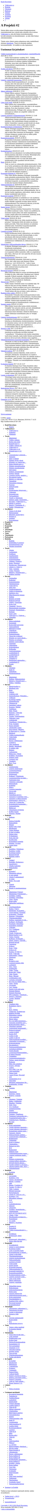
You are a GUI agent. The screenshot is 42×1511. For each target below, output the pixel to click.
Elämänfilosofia (14, 701)
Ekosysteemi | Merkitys (16, 729)
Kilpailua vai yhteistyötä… (17, 462)
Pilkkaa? (11, 1443)
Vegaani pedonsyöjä (15, 1293)
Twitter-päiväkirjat (7, 69)
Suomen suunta (6, 304)
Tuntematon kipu (14, 780)
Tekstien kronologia (15, 546)
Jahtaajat (11, 1206)
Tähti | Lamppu (14, 1189)
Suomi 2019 (13, 1034)
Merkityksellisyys (14, 686)
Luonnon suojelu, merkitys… (18, 475)
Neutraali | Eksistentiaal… (17, 610)
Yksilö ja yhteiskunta (16, 498)
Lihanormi (12, 1208)
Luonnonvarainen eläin (16, 963)
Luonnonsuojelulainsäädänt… (18, 1052)
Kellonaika (12, 649)
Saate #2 (11, 670)
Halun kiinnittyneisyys (16, 464)
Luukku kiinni (13, 1426)
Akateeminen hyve (15, 1079)
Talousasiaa (12, 1469)
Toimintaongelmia (15, 1109)
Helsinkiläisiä (13, 1112)
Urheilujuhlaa (13, 1411)
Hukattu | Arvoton (15, 843)
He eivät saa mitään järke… (18, 981)
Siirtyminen (12, 470)
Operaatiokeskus (14, 1415)
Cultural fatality (14, 1374)
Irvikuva (11, 946)
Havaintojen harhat (15, 477)
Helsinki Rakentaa (15, 993)
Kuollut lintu (13, 840)
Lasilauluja (12, 965)
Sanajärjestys (13, 864)
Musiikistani (13, 828)
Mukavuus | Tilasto (15, 754)
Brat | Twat (12, 763)
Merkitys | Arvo (14, 714)
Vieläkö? (12, 860)
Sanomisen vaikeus (15, 705)
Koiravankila (13, 1320)
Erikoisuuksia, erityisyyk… (18, 800)
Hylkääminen (13, 836)
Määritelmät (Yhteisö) (16, 892)
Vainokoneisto (13, 1211)
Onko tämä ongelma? (16, 1476)
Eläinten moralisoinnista (16, 468)
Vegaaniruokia (9, 1498)
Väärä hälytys (13, 586)
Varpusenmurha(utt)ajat (16, 1484)
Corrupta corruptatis (15, 980)
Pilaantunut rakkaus (15, 873)
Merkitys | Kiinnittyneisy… (18, 572)
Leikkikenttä (13, 720)
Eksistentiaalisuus (14, 673)
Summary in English (11, 1487)
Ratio (2, 162)
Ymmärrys (12, 742)
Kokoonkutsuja (14, 647)
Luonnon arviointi (6, 231)
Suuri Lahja (13, 614)
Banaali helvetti (14, 854)
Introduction (13, 1363)
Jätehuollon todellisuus (16, 903)
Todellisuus (12, 709)
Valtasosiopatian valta (16, 1418)
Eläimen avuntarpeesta (16, 1159)
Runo (11, 690)
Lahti (10, 1157)
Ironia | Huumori (14, 563)
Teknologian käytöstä (16, 1310)
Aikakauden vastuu (15, 727)
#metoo (11, 1417)
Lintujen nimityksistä (15, 769)
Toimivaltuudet (14, 1051)
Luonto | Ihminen (14, 998)
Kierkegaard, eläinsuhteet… (18, 1239)
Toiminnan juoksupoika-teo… (18, 1116)
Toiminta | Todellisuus (16, 1114)
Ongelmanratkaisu (15, 907)
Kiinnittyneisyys (14, 444)
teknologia (10, 43)
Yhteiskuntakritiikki (15, 918)
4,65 (10, 1077)
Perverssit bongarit (7, 270)
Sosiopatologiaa (14, 806)
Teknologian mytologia (16, 810)
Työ (10, 1008)
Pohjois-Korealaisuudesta (17, 1342)
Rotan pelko (13, 901)
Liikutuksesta (13, 1452)
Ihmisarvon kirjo (14, 1146)
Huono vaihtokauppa (16, 741)
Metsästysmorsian (14, 1191)
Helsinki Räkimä (14, 991)
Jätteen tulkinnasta (7, 91)
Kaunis (11, 664)
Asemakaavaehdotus (15, 1049)
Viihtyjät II (12, 1431)
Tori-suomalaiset (14, 1346)
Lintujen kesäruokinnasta (9, 317)
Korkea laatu (13, 1340)
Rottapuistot (13, 1150)
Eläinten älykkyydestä (16, 460)
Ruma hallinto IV (14, 1456)
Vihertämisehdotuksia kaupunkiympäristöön (15, 340)
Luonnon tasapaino (15, 789)
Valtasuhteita (13, 645)
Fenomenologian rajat (16, 544)
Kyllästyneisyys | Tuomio (17, 731)
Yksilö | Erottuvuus (15, 933)
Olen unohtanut (14, 744)
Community (13, 1370)
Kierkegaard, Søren (15, 1236)
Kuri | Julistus (13, 1010)
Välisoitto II (13, 931)
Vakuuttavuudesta (6, 351)
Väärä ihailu (13, 737)
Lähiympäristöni (14, 1071)
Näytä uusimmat (6, 414)
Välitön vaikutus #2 (15, 445)
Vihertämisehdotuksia (16, 1256)
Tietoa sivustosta (14, 1389)
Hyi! (10, 1148)
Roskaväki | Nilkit (15, 972)
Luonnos (12, 1430)
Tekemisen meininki (15, 1026)
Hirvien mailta (13, 1448)
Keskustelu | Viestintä (16, 914)
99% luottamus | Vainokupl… (18, 995)
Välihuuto (12, 698)
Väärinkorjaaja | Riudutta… (18, 1120)
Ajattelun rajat (13, 694)
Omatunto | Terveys (15, 606)
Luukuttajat (12, 1400)
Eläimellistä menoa (15, 1286)
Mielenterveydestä (15, 628)
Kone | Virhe (13, 948)
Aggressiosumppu (15, 651)
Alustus (11, 550)
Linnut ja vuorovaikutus (16, 1247)
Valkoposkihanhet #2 (7, 185)
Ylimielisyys (13, 658)
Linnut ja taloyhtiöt (15, 1254)
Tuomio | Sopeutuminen (16, 716)
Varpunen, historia (15, 1133)
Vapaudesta (12, 481)
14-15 (11, 1202)
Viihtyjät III (12, 1407)
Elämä (11, 1000)
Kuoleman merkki (15, 699)
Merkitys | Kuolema (15, 1222)
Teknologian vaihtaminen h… (18, 1308)
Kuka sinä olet (13, 838)
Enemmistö (12, 623)
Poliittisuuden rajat (15, 1338)
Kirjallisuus (12, 1234)
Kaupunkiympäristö (7, 196)
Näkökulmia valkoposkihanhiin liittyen (13, 244)
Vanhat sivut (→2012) (12, 1496)
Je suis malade (13, 875)
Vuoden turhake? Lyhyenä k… (19, 1165)
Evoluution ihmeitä (7, 364)
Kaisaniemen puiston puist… (18, 1131)
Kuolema (8, 16)
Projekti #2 (12, 1226)
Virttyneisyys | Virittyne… (17, 615)
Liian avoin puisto (6, 102)
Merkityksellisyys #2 (15, 935)
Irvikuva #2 (12, 950)
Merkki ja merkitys (15, 503)
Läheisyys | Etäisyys (15, 567)
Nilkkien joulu (13, 1151)
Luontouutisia (13, 1422)
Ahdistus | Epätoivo (15, 561)
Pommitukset (13, 1219)
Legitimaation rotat (15, 978)
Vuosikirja (12, 761)
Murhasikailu (13, 784)
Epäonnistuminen (14, 559)
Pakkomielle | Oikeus (16, 955)
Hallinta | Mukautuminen (17, 679)
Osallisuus (12, 554)
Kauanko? (12, 871)
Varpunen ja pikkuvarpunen (18, 798)
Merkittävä (12, 739)
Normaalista (13, 578)
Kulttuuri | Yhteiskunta (16, 776)
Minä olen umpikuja (15, 1064)
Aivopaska (12, 985)
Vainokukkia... (13, 1144)
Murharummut (13, 513)
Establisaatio (13, 968)
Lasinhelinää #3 (14, 662)
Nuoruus (12, 485)
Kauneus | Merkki (14, 707)
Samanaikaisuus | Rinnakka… (18, 696)
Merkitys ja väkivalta (15, 479)
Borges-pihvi (13, 1435)
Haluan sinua (13, 834)
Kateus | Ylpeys (14, 909)
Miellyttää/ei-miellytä (16, 1413)
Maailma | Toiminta (15, 1103)
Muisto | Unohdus (14, 1181)
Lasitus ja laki (13, 1036)
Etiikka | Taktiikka (15, 683)
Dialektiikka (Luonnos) (16, 543)
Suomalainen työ (14, 1344)
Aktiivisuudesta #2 (15, 1424)
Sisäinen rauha (13, 757)
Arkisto (7, 18)
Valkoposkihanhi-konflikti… (18, 1039)
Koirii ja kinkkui (14, 1142)
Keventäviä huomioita (16, 1394)
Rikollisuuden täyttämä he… (18, 1217)
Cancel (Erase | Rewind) (17, 1075)
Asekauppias (13, 752)
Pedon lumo (13, 1292)
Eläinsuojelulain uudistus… (18, 1135)
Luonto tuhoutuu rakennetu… (18, 1127)
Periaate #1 (12, 516)
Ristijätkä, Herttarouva (16, 862)
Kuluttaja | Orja (14, 1178)
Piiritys (11, 787)
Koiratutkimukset (6, 151)
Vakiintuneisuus (14, 584)
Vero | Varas (13, 967)
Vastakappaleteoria (15, 589)
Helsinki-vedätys (14, 856)
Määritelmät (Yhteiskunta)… (18, 894)
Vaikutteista (12, 671)
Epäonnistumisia (14, 582)
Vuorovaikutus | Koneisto (17, 912)
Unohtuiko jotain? (15, 1482)
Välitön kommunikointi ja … (18, 1230)
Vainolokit (12, 643)
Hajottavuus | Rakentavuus (17, 565)
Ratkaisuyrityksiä (14, 600)
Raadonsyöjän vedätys (8, 293)
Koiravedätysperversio (16, 625)
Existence (12, 1368)
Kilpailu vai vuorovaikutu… (18, 638)
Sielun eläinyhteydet (15, 1241)
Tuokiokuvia (13, 1396)
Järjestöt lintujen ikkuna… (17, 1163)
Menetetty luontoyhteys (16, 515)
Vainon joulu (13, 1073)
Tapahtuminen (13, 556)
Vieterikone (12, 630)
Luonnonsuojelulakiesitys (17, 1058)
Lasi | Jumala (13, 987)
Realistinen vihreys (15, 1006)
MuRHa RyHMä (14, 1013)
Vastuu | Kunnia (14, 937)
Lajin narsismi (13, 1336)
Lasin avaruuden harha (16, 1250)
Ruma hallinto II (14, 1461)
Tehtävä (11, 692)
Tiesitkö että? (13, 656)
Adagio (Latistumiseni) (16, 877)
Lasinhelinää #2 (14, 655)
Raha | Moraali (13, 976)
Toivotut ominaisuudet (16, 1318)
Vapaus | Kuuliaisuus (15, 1179)
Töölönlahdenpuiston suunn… (19, 1153)
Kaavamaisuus (13, 520)
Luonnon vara (13, 759)
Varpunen (12, 457)
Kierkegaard (13, 774)
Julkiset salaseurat (14, 1409)
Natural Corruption (15, 1379)
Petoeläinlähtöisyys (15, 1299)
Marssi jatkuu (13, 1019)
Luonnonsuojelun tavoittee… (18, 778)
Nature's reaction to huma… (18, 1376)
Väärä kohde (5, 218)
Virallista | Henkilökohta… (17, 1209)
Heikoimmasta (13, 1288)
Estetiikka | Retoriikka (16, 897)
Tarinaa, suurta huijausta (17, 1060)
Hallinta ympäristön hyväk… (18, 920)
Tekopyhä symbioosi (15, 636)
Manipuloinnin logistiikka (17, 608)
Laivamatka (13, 1176)
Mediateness (13, 1364)
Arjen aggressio (14, 1017)
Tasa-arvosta (5, 282)
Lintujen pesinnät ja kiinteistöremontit (13, 115)
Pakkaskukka (13, 868)
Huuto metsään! (14, 726)
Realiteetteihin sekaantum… (18, 1459)
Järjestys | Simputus (15, 996)
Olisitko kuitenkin (14, 866)
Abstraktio (12, 617)
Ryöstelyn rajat (14, 961)
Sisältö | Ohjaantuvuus (16, 507)
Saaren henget (5, 207)
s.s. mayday (13, 1445)
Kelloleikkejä (13, 632)
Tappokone (12, 944)
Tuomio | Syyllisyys (15, 1187)
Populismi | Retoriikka (16, 924)
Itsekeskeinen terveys (7, 388)
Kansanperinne (14, 772)
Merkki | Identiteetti (15, 746)
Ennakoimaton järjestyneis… (18, 490)
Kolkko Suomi (13, 812)
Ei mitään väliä (14, 748)
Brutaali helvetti (14, 942)
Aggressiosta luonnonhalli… (18, 1028)
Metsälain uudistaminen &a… (18, 1082)
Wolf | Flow (13, 1105)
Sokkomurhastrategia (16, 1290)
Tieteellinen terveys (15, 795)
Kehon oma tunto (14, 442)
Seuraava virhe (5, 328)
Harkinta (12, 612)
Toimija (11, 1110)
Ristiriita (7, 7)
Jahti (10, 1183)
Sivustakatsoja (13, 1245)
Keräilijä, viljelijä (14, 1463)
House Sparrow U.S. (15, 1383)
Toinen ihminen (14, 830)
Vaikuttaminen (13, 557)
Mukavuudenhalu (14, 621)
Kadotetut (12, 785)
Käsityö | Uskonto (15, 1095)
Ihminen (11, 750)
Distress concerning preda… (18, 1377)
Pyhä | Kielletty (14, 724)
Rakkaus (7, 11)
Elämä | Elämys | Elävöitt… (18, 940)
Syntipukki (12, 1471)
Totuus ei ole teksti (15, 511)
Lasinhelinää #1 (14, 653)
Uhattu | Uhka (13, 1215)
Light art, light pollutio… (17, 1381)
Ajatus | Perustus (14, 571)
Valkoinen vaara (14, 718)
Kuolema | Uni (13, 1196)
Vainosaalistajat (14, 627)
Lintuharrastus (13, 767)
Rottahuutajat (13, 1138)
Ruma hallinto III (14, 1458)
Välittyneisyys (9, 5)
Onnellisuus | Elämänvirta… (18, 722)
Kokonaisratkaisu (14, 1043)
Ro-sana (11, 1122)
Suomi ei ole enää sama (16, 989)
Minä (10, 1433)
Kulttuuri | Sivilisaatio (16, 922)
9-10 (10, 1200)
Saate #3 (11, 1420)
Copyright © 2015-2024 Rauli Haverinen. (14, 1505)
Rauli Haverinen (6, 2)
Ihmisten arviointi (14, 599)
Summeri (12, 518)
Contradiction (13, 1366)
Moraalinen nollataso (15, 1198)
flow (10, 1439)
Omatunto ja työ (6, 399)
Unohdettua (13, 1056)
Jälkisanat (12, 886)
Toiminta (8, 14)
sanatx (9, 418)
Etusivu (11, 427)
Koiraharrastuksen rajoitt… (17, 1275)
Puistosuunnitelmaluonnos (17, 1047)
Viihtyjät (11, 1437)
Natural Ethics (13, 1372)
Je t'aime (11, 879)
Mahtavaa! (12, 808)
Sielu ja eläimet (14, 458)
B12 (10, 1321)
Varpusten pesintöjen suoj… (18, 1023)
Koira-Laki (12, 604)
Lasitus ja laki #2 (14, 1038)
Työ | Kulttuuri (13, 1107)
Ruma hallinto (13, 1465)
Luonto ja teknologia (7, 375)
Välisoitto (12, 927)
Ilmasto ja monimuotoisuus (17, 888)
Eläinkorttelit (13, 1402)
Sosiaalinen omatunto (16, 925)
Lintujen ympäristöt (15, 1282)
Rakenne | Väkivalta (15, 713)
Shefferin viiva (13, 593)
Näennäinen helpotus (16, 483)
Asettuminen (13, 552)
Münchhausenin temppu (16, 595)
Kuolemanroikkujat (15, 1428)
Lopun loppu (13, 845)
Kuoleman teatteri (14, 1249)
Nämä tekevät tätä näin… (17, 1335)
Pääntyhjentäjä (13, 1473)
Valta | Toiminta (14, 569)
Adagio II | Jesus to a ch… (17, 1194)
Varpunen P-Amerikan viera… (19, 797)
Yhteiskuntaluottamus (8, 257)
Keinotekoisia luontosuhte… (18, 804)
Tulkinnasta (12, 1478)
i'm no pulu (12, 791)
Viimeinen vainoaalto (16, 782)
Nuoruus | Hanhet (14, 813)
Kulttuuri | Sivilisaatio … (17, 939)
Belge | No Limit (14, 881)
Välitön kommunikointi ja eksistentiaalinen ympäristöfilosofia (20, 54)
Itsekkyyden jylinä (15, 826)
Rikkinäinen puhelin (15, 1015)
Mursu (11, 959)
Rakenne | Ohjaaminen (16, 916)
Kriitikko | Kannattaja (16, 755)
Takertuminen (13, 1480)
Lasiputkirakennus (15, 1204)
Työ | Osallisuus (14, 929)
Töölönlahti (12, 1140)
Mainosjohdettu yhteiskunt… (18, 1446)
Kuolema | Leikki (14, 851)
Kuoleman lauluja (14, 853)
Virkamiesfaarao (14, 1168)
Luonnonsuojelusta (15, 770)
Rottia (11, 1474)
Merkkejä (12, 733)
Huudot (11, 488)
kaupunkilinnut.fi (10, 1502)
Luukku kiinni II (14, 1405)
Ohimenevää (13, 703)
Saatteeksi (12, 432)
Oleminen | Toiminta (15, 1099)
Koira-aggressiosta (15, 1297)
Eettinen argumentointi (16, 472)
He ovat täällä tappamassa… (18, 1021)
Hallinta (11, 597)
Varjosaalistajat (14, 496)
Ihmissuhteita (13, 823)
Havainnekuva (13, 1045)
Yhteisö (7, 13)
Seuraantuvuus (13, 494)
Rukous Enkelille (14, 821)
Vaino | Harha (13, 899)
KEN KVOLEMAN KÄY (18, 1213)
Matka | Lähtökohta (15, 1101)
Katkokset (12, 580)
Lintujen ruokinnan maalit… (18, 1155)
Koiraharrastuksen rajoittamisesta (11, 127)
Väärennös (12, 492)
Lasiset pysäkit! (14, 1032)
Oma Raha (12, 1080)
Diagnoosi (12, 957)
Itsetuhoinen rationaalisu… (17, 660)
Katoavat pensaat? (15, 1030)
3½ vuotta (12, 1221)
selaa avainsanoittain (8, 1509)
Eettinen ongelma (14, 574)
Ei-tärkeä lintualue (15, 1054)
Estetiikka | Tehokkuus (16, 849)
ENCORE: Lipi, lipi (15, 1069)
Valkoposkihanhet (14, 1260)
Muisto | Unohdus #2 (16, 1185)
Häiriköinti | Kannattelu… (17, 911)
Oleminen (8, 9)
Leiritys (11, 1067)
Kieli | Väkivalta (14, 953)
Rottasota (12, 1062)
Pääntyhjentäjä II (14, 1450)
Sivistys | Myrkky (14, 1066)
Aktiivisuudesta (14, 1441)
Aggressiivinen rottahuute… (18, 1137)
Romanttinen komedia (16, 841)
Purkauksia (12, 1228)
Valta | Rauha (13, 974)
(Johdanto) (12, 434)
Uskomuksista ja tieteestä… (18, 455)
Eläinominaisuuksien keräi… (18, 1295)
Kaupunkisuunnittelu (7, 138)
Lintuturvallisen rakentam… (18, 1161)
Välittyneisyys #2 (14, 449)
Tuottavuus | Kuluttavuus (17, 1011)
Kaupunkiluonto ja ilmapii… (18, 1252)
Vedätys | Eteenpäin (15, 602)
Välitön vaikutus (14, 440)
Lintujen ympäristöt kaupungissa (11, 80)
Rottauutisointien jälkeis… (17, 1024)
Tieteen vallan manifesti (16, 1327)
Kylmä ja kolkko (14, 832)
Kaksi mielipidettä (15, 1125)
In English (12, 1361)
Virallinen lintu (14, 1004)
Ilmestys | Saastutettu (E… (17, 505)
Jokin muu (12, 587)
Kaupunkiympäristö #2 (8, 173)
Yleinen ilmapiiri (14, 1403)
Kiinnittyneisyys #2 (15, 451)
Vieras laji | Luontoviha (16, 802)
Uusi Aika (12, 1467)
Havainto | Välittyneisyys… (18, 501)
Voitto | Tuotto (13, 970)
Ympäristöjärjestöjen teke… (18, 1118)
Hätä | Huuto (13, 711)
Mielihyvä (12, 793)
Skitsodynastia (13, 487)
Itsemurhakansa (14, 1193)
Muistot (11, 825)
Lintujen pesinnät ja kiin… (17, 1277)
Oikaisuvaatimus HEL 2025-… (19, 1166)
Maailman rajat (14, 688)
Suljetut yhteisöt (14, 473)
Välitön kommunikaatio (16, 735)
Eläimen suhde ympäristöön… (18, 500)
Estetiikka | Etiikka (15, 896)
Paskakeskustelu (14, 634)
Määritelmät (13, 438)
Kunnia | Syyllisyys (15, 952)
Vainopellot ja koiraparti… (17, 1041)
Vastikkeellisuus (14, 1398)
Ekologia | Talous (14, 1094)
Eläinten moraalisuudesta (17, 466)
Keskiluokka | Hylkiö (16, 1084)
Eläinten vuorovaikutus (16, 642)
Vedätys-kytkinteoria (15, 591)
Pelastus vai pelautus (15, 640)
